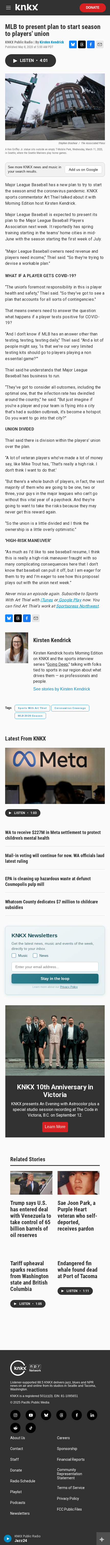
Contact (16, 1449)
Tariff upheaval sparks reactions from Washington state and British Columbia (29, 1276)
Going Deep (57, 664)
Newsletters (20, 1513)
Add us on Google (83, 169)
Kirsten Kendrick (52, 42)
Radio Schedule (22, 1481)
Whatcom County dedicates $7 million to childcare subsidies (51, 904)
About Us (17, 1438)
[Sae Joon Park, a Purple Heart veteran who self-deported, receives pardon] (79, 1183)
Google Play (69, 599)
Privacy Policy (69, 986)
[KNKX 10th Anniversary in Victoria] (55, 1040)
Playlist (16, 1492)
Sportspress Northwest (77, 606)
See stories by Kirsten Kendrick (61, 689)
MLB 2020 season (30, 715)
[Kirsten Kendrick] (16, 647)
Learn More (55, 1127)
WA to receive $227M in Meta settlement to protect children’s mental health (53, 835)
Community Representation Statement (69, 1474)
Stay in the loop (55, 978)
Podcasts (17, 1503)
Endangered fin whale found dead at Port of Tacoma (77, 1269)
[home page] (26, 9)
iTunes (46, 599)
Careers (63, 1438)
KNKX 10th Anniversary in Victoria (55, 1091)
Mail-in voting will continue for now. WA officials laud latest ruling (54, 858)
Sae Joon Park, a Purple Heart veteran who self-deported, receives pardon (77, 1216)
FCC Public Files (69, 1509)
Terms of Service (71, 1488)
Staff (14, 1460)
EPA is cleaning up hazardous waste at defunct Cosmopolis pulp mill (48, 881)
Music (23, 955)
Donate (93, 8)
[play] (8, 1538)
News (43, 955)
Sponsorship (67, 1449)
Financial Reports (71, 1460)
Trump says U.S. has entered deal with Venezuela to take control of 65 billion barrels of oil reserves (30, 1219)
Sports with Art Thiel (32, 708)
